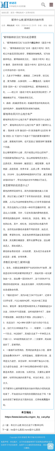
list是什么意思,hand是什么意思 (25, 429)
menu (51, 4)
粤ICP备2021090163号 (36, 437)
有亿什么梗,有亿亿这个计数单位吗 (27, 425)
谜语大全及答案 (19, 6)
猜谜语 (12, 3)
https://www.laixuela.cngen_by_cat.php (27, 417)
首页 (12, 13)
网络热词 (20, 13)
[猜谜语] (4, 4)
